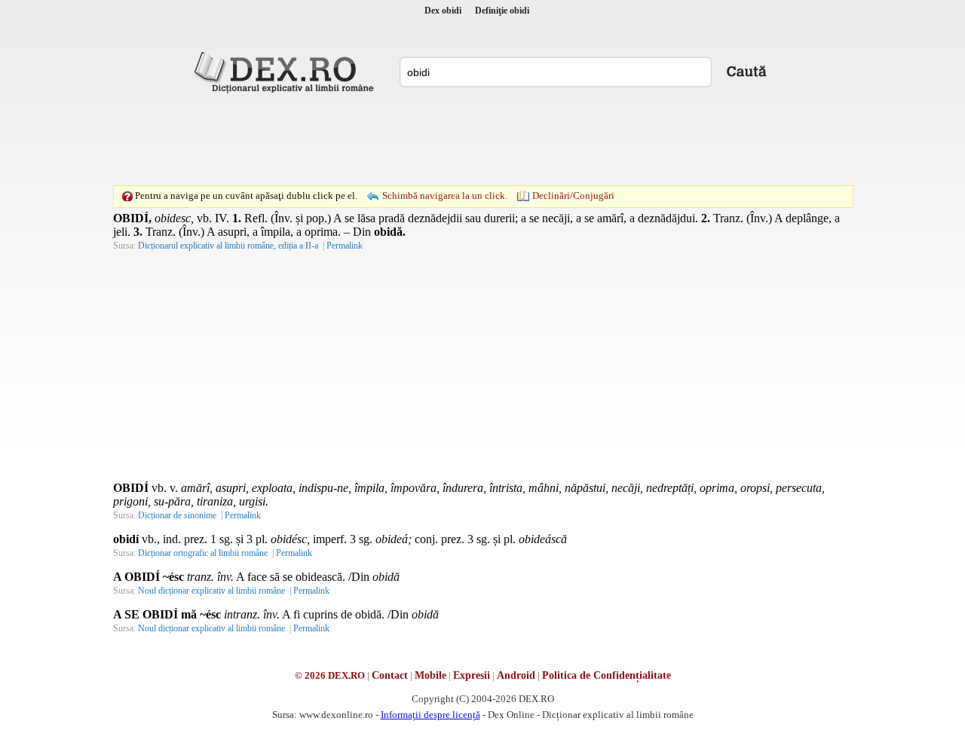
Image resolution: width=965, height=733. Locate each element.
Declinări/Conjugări (573, 195)
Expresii (471, 675)
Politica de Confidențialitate (606, 675)
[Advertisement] (482, 139)
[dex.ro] (286, 71)
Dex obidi (442, 10)
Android (516, 675)
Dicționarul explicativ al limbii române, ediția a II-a (228, 245)
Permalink (344, 245)
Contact (390, 675)
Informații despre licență (430, 714)
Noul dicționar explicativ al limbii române (211, 590)
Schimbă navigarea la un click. (444, 195)
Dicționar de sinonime (177, 515)
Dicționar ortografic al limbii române (203, 553)
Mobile (430, 675)
